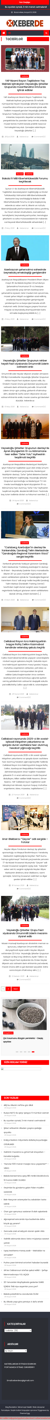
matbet (37, 1418)
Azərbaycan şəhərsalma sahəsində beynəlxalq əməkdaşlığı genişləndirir (25, 271)
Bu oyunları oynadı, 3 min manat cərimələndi (26, 6)
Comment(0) (39, 136)
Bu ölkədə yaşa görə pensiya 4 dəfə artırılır (23, 1301)
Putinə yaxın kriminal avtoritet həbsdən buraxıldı (26, 1262)
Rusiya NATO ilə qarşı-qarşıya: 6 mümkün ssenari (26, 1113)
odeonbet (29, 1418)
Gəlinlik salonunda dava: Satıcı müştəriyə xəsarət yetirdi (26, 1240)
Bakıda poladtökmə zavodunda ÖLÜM (21, 1294)
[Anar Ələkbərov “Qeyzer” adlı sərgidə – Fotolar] (25, 817)
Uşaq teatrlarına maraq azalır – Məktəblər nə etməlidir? (24, 1252)
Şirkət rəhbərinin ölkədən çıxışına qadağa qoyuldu (22, 1130)
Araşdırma (9, 1033)
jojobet (15, 1418)
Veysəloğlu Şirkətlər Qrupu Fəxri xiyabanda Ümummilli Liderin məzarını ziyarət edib (25, 933)
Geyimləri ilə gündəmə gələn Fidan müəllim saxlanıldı (24, 1189)
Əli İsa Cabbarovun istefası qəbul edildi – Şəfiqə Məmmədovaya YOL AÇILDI (26, 1272)
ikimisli (3, 1418)
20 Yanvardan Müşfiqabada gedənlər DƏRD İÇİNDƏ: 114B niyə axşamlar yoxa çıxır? (24, 1284)
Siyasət (20, 174)
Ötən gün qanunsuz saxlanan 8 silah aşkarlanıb (25, 1211)
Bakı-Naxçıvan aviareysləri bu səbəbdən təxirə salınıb (25, 1201)
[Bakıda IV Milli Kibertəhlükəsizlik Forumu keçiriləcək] (25, 156)
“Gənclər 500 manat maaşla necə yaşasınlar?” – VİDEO (26, 1166)
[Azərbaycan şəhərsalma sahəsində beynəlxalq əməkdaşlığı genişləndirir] (25, 248)
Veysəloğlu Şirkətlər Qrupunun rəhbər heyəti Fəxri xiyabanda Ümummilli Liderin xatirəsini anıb (25, 363)
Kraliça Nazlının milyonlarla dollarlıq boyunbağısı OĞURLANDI (25, 1142)
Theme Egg (25, 1413)
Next (16, 989)
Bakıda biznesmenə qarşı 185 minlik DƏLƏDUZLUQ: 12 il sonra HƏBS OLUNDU (26, 1178)
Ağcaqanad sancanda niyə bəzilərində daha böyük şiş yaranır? (24, 1221)
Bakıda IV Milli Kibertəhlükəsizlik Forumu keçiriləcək (25, 180)
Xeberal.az (23, 136)
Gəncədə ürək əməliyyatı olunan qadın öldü (24, 1231)
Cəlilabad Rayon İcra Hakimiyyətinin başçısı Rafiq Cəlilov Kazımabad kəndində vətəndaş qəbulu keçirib (25, 644)
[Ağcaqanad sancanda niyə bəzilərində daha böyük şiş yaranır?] (25, 1014)
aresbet (44, 1418)
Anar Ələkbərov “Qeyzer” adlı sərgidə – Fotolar (25, 840)
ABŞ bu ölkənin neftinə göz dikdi (18, 1105)
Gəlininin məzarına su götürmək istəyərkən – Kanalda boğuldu (24, 1154)
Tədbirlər (24, 76)
